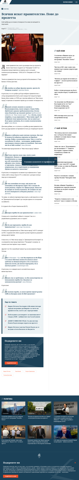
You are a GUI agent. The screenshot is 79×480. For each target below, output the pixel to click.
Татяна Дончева (7, 375)
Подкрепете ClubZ (10, 476)
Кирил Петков (6, 371)
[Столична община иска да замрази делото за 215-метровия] (13, 408)
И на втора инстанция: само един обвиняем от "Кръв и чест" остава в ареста (12, 441)
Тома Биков (18, 371)
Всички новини (68, 2)
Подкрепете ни (11, 363)
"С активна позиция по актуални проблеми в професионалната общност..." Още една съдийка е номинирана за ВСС (64, 419)
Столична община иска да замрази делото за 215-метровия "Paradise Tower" (12, 418)
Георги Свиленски (30, 371)
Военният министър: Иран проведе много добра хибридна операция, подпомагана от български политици (39, 441)
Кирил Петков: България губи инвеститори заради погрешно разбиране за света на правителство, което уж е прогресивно (24, 308)
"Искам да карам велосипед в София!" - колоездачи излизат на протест (39, 417)
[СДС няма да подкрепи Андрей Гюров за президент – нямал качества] (65, 432)
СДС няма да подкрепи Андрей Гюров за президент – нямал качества (65, 441)
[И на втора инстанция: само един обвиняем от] (13, 432)
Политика (6, 9)
